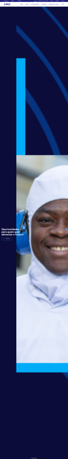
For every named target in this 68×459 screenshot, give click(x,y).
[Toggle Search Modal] (63, 4)
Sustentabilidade (35, 4)
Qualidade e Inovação (53, 4)
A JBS (21, 4)
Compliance (44, 4)
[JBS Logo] (7, 4)
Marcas (27, 4)
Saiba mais (8, 242)
